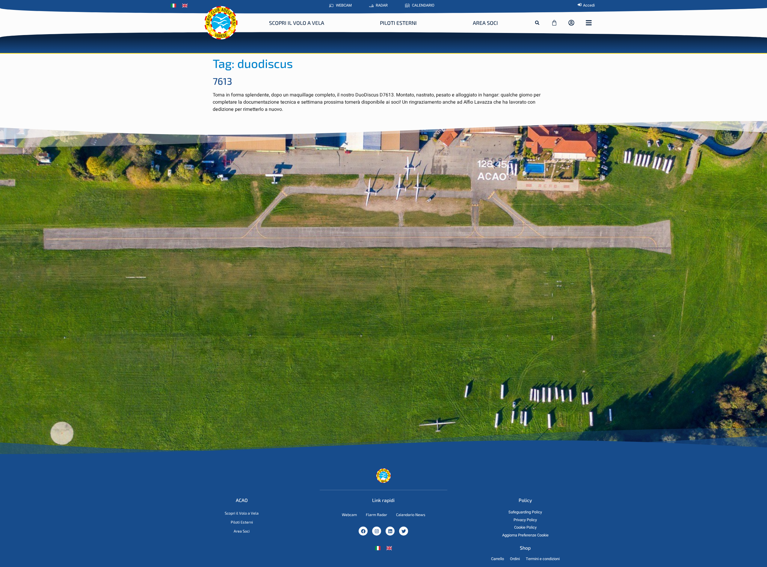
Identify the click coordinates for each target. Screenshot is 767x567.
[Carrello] (554, 23)
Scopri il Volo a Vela (296, 22)
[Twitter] (403, 531)
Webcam (349, 514)
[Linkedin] (390, 531)
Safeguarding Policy (525, 512)
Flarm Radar (376, 514)
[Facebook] (363, 531)
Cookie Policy (525, 527)
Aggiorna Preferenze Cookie (525, 535)
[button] (537, 23)
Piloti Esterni (398, 22)
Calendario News (410, 514)
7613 (222, 81)
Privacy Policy (525, 520)
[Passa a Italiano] (378, 548)
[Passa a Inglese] (186, 6)
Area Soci (485, 22)
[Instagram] (376, 531)
